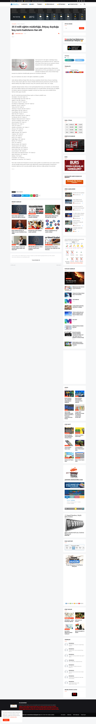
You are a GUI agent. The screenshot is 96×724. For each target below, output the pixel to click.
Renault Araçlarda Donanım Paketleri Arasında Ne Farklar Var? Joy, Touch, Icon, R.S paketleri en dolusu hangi (78, 335)
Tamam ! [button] (6, 720)
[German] (71, 72)
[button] (81, 4)
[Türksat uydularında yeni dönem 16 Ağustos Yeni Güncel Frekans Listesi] (68, 314)
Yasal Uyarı (83, 714)
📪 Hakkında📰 (20, 1)
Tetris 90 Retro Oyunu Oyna (68, 448)
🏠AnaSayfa (24, 4)
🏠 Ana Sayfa (13, 1)
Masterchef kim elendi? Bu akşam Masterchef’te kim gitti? (78, 207)
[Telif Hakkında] (68, 301)
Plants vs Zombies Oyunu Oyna (79, 436)
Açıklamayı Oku (13, 717)
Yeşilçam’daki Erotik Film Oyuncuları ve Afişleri (78, 306)
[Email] (37, 195)
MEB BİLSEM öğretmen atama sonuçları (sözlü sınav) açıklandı (35, 248)
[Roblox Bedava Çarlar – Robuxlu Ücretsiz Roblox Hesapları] (68, 344)
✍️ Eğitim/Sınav (61, 4)
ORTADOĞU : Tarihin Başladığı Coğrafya (69, 621)
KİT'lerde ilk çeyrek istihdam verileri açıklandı (35, 231)
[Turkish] (82, 72)
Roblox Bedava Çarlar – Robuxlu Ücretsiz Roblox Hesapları (77, 343)
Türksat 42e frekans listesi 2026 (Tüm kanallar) (78, 294)
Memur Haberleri (21, 23)
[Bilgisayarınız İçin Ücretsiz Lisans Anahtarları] (68, 288)
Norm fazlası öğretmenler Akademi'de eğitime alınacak (18, 216)
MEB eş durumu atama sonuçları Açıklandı (33, 216)
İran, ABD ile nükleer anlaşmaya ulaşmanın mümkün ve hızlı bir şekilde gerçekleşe (78, 215)
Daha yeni (13, 265)
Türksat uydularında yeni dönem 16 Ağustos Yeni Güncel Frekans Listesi (78, 313)
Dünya (67, 214)
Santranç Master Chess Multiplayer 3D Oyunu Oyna (69, 436)
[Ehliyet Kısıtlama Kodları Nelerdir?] (68, 327)
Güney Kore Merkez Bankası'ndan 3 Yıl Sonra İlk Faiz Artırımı (78, 222)
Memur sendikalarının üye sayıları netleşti (51, 231)
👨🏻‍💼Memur (39, 4)
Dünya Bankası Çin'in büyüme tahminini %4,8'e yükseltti (78, 400)
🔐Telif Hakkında (27, 1)
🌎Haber (31, 4)
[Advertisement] (36, 47)
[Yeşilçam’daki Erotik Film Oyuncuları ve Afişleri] (68, 307)
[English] (66, 72)
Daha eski (58, 265)
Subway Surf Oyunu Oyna (69, 460)
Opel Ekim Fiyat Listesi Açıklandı (78, 192)
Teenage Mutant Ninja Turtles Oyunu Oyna (79, 449)
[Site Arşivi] (68, 321)
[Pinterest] (34, 195)
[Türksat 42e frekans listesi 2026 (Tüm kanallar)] (68, 295)
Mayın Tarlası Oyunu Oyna (79, 460)
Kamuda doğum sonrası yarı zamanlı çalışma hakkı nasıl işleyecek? (18, 248)
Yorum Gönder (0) (36, 260)
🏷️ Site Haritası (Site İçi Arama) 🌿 (38, 1)
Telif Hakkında (75, 299)
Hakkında (69, 714)
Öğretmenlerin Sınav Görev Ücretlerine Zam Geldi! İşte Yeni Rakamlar (52, 248)
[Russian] (78, 72)
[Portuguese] (75, 72)
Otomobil (67, 228)
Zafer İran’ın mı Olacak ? (78, 621)
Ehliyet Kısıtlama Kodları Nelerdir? (77, 326)
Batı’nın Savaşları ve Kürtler (79, 632)
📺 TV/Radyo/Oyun (72, 4)
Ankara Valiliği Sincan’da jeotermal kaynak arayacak (78, 200)
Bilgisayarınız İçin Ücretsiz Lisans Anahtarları (78, 287)
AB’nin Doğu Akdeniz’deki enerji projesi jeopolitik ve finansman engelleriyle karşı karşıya (69, 415)
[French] (69, 72)
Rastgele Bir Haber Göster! (74, 181)
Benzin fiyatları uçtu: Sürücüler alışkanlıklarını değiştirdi (68, 400)
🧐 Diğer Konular (49, 4)
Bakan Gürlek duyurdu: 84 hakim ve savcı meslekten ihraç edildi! (19, 232)
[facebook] (77, 1)
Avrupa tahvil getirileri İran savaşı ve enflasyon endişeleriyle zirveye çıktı (79, 414)
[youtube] (81, 1)
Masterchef (68, 207)
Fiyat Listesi (68, 193)
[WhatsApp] (31, 195)
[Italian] (73, 72)
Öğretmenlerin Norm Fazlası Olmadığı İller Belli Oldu (51, 216)
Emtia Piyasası (68, 200)
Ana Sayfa (14, 23)
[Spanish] (80, 72)
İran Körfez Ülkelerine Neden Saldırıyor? (68, 632)
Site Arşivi (74, 319)
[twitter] (79, 1)
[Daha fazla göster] (39, 195)
